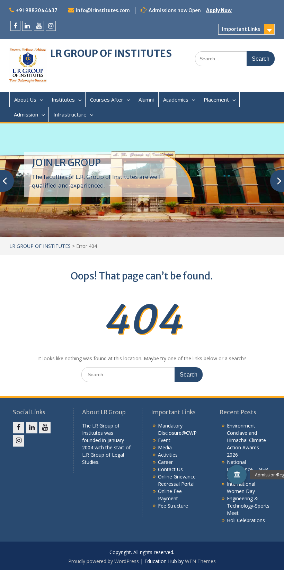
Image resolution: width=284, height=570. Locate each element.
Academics (175, 99)
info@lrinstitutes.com (103, 10)
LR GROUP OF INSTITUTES (111, 53)
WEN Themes (200, 561)
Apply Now (219, 10)
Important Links (241, 29)
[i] (51, 26)
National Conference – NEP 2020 (247, 469)
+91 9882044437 (36, 10)
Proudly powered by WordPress (103, 561)
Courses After (106, 99)
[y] (39, 26)
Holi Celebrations (246, 520)
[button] (237, 474)
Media (165, 447)
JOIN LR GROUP (66, 162)
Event (164, 440)
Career (165, 462)
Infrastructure (70, 114)
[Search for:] (235, 58)
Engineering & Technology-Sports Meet (248, 505)
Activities (168, 454)
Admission (26, 114)
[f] (15, 26)
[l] (27, 26)
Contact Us (170, 469)
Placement (216, 99)
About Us (25, 99)
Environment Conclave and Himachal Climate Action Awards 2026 (246, 440)
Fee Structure (173, 505)
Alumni (146, 99)
